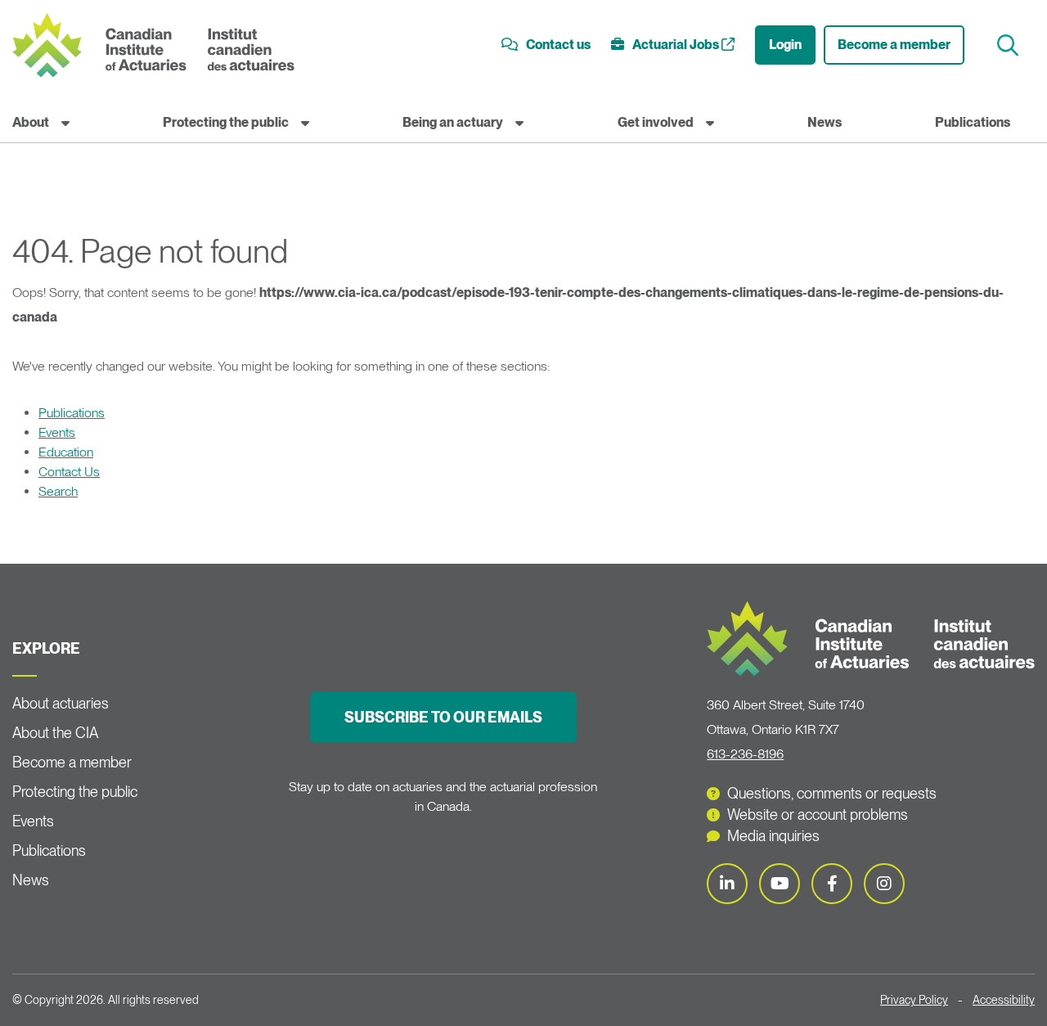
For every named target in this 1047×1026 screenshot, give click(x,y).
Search (58, 491)
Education (65, 452)
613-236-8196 (745, 754)
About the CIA (55, 732)
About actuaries (60, 703)
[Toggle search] (1010, 45)
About (30, 122)
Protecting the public (226, 122)
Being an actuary (452, 122)
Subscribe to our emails (443, 717)
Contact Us (69, 471)
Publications (972, 122)
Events (56, 432)
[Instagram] (884, 883)
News (824, 122)
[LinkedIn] (727, 883)
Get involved (656, 122)
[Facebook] (831, 883)
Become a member (894, 44)
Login (785, 44)
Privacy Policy (914, 999)
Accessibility (1004, 999)
